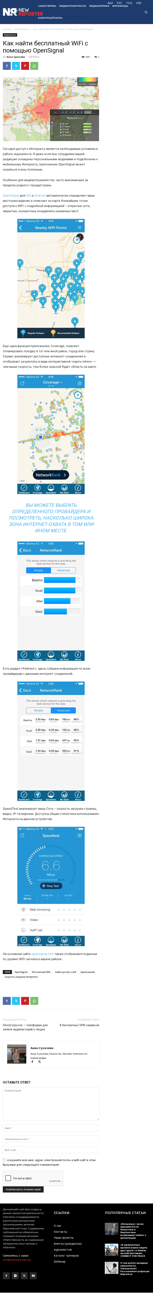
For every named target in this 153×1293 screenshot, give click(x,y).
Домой (7, 29)
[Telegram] (15, 1275)
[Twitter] (16, 66)
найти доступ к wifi (65, 971)
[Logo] (17, 12)
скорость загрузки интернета (21, 976)
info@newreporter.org (17, 1259)
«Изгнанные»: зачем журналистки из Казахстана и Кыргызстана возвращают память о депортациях (133, 1231)
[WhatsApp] (34, 66)
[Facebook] (7, 66)
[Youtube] (33, 1275)
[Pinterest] (25, 66)
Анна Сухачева (16, 56)
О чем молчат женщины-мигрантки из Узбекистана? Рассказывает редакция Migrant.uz (134, 1268)
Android (39, 195)
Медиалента (22, 29)
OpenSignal (11, 195)
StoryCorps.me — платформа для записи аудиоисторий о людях (25, 1027)
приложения (87, 971)
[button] (146, 12)
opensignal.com (42, 954)
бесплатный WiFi (41, 971)
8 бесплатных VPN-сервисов (79, 1025)
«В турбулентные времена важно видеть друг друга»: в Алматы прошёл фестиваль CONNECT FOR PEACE (133, 1250)
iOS (28, 195)
